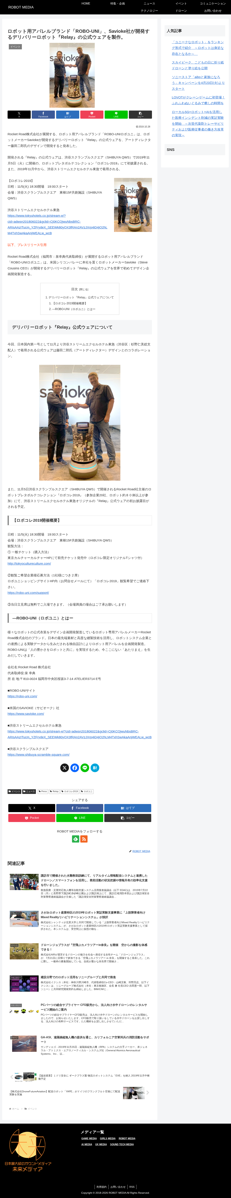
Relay (55, 791)
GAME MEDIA (89, 1138)
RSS (131, 1186)
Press (44, 791)
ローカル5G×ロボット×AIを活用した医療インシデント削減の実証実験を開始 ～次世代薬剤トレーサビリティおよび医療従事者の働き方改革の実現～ (198, 123)
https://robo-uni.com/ (22, 696)
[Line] (85, 769)
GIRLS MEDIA (108, 1138)
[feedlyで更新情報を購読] (75, 839)
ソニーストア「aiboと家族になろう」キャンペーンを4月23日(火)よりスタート (198, 83)
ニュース (30, 791)
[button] (140, 115)
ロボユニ (88, 791)
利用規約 (102, 1186)
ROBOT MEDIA (127, 1138)
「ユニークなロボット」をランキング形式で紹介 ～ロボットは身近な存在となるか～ (198, 48)
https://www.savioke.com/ (26, 714)
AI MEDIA (86, 1144)
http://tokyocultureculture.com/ (29, 563)
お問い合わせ (118, 1186)
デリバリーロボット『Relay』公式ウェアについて (81, 297)
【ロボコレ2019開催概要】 (70, 303)
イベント (16, 791)
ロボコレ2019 (71, 791)
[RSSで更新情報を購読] (84, 839)
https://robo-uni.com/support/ (28, 593)
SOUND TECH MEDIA (122, 1144)
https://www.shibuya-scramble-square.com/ (38, 754)
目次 (74, 289)
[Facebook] (75, 769)
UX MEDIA (101, 1144)
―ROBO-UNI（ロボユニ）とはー (73, 309)
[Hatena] (95, 769)
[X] (65, 769)
